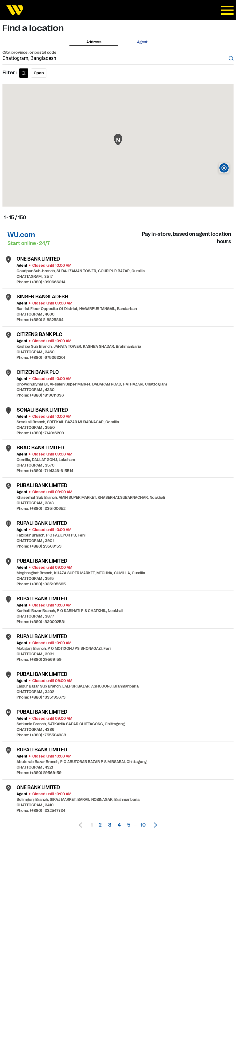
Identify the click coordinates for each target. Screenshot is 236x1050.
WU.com (21, 234)
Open (39, 73)
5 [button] (128, 825)
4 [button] (119, 825)
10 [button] (143, 825)
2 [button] (100, 825)
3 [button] (109, 825)
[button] (153, 825)
